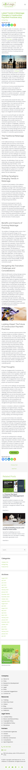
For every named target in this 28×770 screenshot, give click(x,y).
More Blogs (14, 452)
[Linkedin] (9, 25)
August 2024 (5, 603)
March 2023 (4, 615)
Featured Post (5, 566)
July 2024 (4, 606)
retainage (16, 71)
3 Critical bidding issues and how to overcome (13, 528)
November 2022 (5, 622)
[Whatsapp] (11, 25)
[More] (14, 25)
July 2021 (4, 636)
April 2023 (4, 613)
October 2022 (5, 624)
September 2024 (5, 601)
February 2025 (5, 589)
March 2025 (4, 587)
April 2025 (4, 585)
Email (4, 750)
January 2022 (5, 633)
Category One (5, 562)
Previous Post (14, 465)
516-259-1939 (7, 747)
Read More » (6, 510)
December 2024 (5, 594)
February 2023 (5, 617)
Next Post (14, 468)
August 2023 (5, 608)
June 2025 (4, 582)
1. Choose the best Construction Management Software (13, 495)
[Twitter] (6, 25)
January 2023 (5, 620)
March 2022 (4, 629)
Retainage (9, 39)
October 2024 (5, 599)
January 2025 (5, 592)
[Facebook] (3, 25)
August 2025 (5, 578)
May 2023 (4, 610)
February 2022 (5, 631)
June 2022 (4, 627)
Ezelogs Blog (5, 20)
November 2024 (5, 596)
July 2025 (4, 580)
